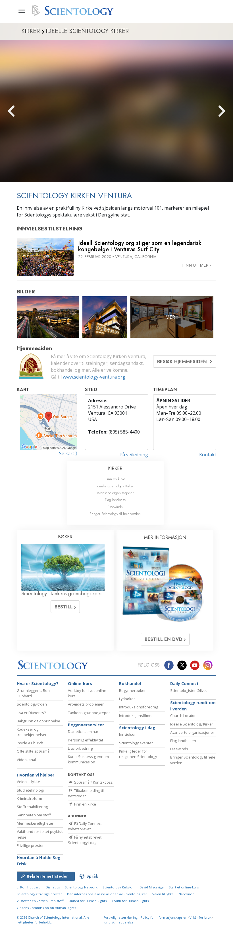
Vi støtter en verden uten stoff (40, 901)
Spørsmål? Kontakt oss (93, 782)
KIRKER (115, 468)
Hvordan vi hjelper (35, 775)
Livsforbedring (80, 748)
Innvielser (127, 734)
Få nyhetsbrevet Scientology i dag (84, 840)
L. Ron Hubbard (29, 887)
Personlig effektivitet (85, 740)
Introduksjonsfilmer (136, 715)
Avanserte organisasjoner (115, 493)
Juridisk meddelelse (118, 922)
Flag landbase (115, 499)
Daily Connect (184, 683)
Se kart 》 (69, 453)
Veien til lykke (28, 781)
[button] (21, 111)
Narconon (186, 894)
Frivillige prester (30, 845)
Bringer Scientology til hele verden (115, 513)
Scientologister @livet (188, 690)
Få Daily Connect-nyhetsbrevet (85, 826)
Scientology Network (81, 887)
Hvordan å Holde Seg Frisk (39, 860)
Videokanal (26, 759)
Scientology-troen (32, 704)
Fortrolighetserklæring (120, 917)
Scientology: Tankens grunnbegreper (61, 593)
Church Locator (183, 715)
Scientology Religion (118, 887)
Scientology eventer (136, 742)
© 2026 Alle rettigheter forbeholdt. (53, 919)
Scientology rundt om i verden (193, 706)
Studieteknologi (30, 790)
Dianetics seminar (83, 731)
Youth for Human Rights (130, 901)
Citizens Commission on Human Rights (46, 908)
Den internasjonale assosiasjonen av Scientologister (107, 894)
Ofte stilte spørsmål (33, 751)
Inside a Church (30, 742)
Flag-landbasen (183, 740)
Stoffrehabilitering (32, 806)
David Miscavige (152, 887)
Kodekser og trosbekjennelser (32, 732)
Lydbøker (127, 698)
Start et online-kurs (184, 887)
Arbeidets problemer (86, 704)
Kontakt (207, 454)
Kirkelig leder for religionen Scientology (138, 754)
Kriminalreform (29, 798)
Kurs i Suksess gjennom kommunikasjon (88, 759)
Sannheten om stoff (34, 815)
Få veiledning (134, 454)
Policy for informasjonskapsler (163, 917)
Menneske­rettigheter (35, 823)
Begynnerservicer (86, 724)
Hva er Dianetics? (31, 712)
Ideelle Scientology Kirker (115, 486)
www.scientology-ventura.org (94, 377)
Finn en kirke (115, 479)
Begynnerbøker (132, 690)
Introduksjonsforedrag (138, 707)
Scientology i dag (137, 727)
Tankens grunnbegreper (89, 712)
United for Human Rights (88, 901)
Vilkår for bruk (200, 917)
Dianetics (53, 887)
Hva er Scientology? (38, 683)
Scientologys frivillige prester (39, 894)
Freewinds (115, 507)
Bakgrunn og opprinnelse (38, 721)
